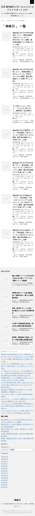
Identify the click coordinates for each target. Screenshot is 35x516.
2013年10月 (4, 480)
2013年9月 (4, 482)
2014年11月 (4, 457)
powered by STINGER (26, 512)
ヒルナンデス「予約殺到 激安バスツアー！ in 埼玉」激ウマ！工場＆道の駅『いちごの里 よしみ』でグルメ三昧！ (17, 366)
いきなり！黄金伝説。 (20, 54)
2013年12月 (4, 475)
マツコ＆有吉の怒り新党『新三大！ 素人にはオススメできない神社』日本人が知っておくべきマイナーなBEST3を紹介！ (17, 385)
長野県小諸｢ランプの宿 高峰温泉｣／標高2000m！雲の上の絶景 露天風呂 (22, 295)
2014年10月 (4, 459)
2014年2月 (4, 471)
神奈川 (16, 118)
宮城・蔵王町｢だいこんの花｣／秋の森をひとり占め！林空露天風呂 (23, 310)
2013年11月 (4, 478)
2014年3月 (4, 468)
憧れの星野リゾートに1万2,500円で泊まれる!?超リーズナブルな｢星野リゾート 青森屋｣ (23, 278)
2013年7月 (4, 487)
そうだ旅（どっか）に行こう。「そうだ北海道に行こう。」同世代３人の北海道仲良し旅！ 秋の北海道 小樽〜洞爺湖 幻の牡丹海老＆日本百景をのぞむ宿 (17, 373)
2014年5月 (4, 464)
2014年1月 (4, 473)
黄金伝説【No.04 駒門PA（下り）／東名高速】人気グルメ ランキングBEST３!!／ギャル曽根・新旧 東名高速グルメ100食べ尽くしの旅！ (23, 135)
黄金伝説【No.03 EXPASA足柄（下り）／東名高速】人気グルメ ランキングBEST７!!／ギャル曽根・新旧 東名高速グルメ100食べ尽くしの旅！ (23, 167)
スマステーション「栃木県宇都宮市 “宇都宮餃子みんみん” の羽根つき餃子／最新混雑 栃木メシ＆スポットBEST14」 (17, 406)
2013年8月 (4, 485)
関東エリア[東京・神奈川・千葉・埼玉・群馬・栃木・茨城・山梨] (23, 50)
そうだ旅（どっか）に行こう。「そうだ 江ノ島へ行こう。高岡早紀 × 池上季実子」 (23, 108)
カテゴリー (5, 447)
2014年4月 (4, 466)
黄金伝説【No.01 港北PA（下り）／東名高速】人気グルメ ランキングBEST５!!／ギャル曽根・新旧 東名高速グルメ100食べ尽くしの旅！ (23, 234)
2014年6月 (4, 461)
